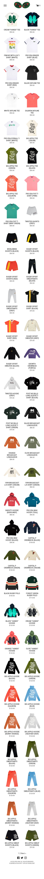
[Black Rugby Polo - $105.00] (12, 583)
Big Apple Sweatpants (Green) (32, 761)
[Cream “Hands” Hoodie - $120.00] (32, 610)
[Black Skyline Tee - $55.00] (32, 72)
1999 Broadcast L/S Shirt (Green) (32, 484)
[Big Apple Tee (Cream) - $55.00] (32, 128)
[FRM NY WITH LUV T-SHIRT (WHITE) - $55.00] (12, 45)
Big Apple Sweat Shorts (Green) (32, 844)
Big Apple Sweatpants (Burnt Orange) (12, 821)
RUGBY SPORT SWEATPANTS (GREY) (12, 308)
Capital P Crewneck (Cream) (32, 567)
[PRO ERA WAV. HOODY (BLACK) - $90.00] (12, 527)
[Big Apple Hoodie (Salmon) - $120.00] (12, 693)
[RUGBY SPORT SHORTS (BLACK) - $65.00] (32, 238)
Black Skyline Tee (32, 83)
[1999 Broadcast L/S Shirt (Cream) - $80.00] (12, 472)
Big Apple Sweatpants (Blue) (32, 790)
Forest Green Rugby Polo (32, 594)
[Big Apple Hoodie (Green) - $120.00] (32, 666)
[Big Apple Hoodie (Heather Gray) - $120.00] (32, 721)
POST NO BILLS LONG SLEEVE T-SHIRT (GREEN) (12, 425)
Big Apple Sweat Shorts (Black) (12, 844)
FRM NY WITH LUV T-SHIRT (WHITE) (12, 56)
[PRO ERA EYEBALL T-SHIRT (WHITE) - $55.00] (12, 128)
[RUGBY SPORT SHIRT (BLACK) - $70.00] (32, 296)
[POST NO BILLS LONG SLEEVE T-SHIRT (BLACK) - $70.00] (32, 383)
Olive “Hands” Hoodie (32, 650)
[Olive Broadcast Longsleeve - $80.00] (32, 442)
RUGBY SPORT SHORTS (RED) (12, 278)
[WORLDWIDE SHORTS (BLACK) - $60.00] (12, 238)
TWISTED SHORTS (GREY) (32, 222)
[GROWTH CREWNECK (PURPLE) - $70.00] (32, 353)
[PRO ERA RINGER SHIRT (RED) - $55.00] (12, 72)
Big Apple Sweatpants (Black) (11, 761)
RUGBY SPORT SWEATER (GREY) (32, 337)
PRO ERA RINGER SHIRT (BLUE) (32, 56)
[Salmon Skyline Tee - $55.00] (32, 100)
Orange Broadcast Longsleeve (12, 455)
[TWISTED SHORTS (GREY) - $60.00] (32, 211)
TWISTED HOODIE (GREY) (12, 395)
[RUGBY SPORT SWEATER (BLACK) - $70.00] (12, 353)
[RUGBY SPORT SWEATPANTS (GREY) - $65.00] (12, 296)
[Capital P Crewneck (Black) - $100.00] (32, 527)
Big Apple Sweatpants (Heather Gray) (32, 821)
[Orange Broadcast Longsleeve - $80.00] (12, 442)
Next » (23, 853)
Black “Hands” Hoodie (12, 622)
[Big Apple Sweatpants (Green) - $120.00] (32, 749)
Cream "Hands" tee (12, 30)
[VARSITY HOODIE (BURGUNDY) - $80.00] (12, 500)
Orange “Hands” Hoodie (12, 650)
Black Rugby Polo (12, 593)
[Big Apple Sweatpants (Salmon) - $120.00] (12, 778)
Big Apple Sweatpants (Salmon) (11, 791)
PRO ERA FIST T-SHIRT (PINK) (32, 195)
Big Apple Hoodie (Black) (12, 677)
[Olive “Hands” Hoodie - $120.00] (32, 638)
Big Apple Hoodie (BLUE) (32, 705)
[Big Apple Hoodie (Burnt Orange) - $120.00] (12, 721)
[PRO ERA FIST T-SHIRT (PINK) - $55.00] (32, 183)
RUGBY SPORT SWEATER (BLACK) (12, 365)
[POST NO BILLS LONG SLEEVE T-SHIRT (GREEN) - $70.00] (12, 413)
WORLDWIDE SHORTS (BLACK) (12, 250)
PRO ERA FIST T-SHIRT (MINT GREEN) (12, 222)
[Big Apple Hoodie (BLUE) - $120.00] (32, 693)
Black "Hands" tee (32, 30)
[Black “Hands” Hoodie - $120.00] (12, 610)
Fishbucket (31, 863)
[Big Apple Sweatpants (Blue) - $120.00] (32, 778)
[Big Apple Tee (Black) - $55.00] (32, 155)
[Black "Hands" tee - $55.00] (32, 19)
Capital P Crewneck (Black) (32, 539)
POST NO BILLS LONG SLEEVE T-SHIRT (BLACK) (32, 396)
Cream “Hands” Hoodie (32, 622)
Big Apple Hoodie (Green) (32, 677)
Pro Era (17, 861)
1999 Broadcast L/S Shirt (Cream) (12, 484)
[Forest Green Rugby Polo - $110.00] (32, 583)
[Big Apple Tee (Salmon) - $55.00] (12, 183)
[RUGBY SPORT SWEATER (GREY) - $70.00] (32, 325)
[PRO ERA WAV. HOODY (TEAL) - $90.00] (32, 500)
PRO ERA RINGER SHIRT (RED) (12, 84)
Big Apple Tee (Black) (32, 167)
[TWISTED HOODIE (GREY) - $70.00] (12, 383)
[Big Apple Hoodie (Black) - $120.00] (12, 666)
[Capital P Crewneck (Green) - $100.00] (12, 555)
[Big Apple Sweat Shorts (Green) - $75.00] (32, 835)
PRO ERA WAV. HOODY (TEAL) (32, 511)
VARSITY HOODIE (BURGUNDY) (12, 511)
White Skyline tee (12, 111)
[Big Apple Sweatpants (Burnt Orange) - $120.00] (12, 808)
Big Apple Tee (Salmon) (12, 195)
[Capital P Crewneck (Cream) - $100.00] (32, 555)
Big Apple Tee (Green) (12, 167)
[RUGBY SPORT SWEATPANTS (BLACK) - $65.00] (32, 266)
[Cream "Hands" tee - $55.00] (12, 19)
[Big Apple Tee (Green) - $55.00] (12, 155)
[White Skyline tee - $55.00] (12, 100)
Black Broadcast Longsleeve (32, 424)
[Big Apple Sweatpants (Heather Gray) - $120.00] (32, 808)
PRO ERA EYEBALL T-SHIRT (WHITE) (12, 139)
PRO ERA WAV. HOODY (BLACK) (12, 539)
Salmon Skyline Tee (32, 112)
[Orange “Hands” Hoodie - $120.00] (12, 638)
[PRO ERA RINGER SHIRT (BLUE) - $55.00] (32, 45)
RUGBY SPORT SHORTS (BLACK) (32, 250)
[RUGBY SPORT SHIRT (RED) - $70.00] (12, 325)
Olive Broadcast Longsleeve (32, 454)
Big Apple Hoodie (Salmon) (12, 705)
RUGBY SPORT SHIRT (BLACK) (32, 307)
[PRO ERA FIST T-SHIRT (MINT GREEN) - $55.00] (12, 211)
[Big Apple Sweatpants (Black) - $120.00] (12, 749)
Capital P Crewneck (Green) (12, 567)
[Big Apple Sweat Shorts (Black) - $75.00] (12, 835)
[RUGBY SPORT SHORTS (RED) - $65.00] (12, 266)
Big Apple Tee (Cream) (32, 139)
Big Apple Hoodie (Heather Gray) (32, 733)
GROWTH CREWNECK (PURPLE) (32, 366)
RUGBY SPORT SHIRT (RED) (12, 337)
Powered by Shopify (15, 863)
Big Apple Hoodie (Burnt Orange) (12, 733)
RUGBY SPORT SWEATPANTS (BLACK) (32, 279)
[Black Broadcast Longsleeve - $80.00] (32, 413)
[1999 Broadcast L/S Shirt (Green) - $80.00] (32, 472)
